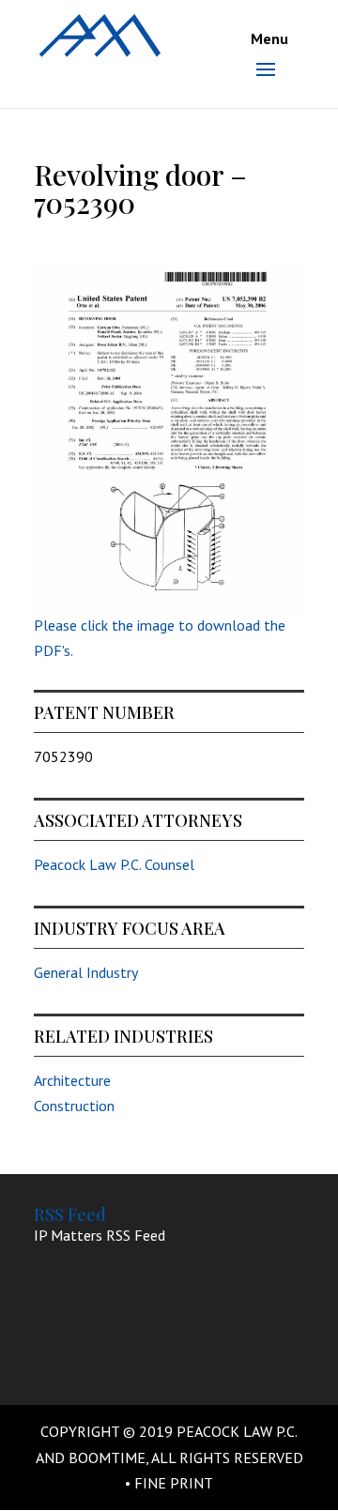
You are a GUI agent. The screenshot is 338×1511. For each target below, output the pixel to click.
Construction (74, 1105)
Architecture (72, 1080)
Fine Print (173, 1482)
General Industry (86, 972)
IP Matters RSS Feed (99, 1235)
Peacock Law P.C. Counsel (114, 864)
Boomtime (107, 1457)
